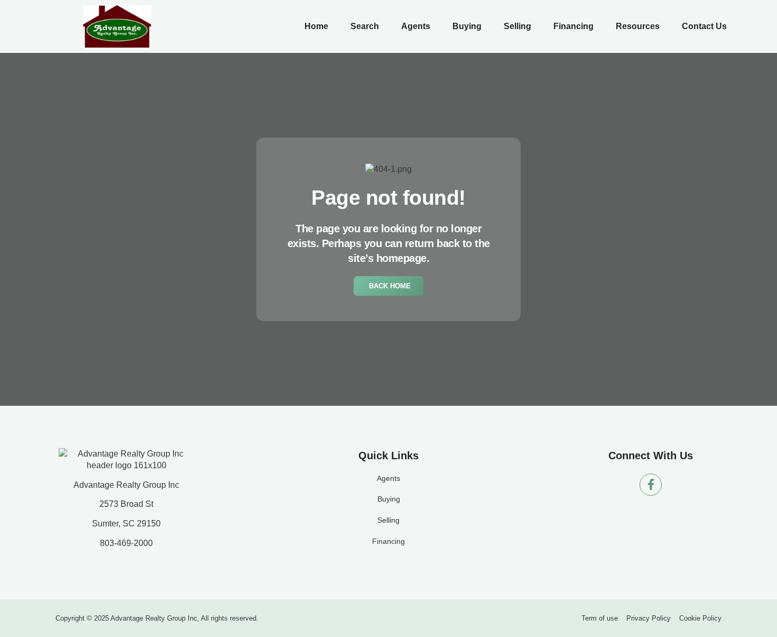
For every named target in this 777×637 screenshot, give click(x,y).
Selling (517, 26)
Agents (415, 26)
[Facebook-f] (651, 485)
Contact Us (704, 26)
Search (364, 26)
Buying (467, 26)
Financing (573, 26)
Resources (638, 26)
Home (316, 26)
